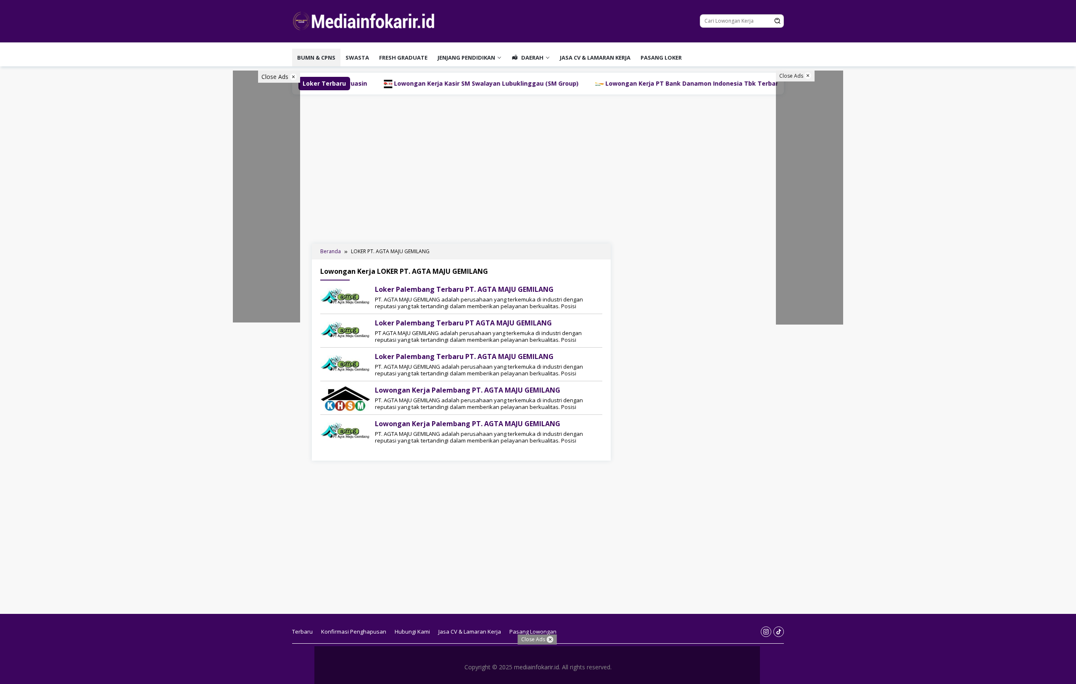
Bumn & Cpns (316, 57)
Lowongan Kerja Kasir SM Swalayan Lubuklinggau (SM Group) (441, 83)
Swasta (357, 57)
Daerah (531, 57)
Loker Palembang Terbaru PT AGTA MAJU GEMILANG (463, 323)
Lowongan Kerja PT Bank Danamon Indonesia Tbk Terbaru (649, 83)
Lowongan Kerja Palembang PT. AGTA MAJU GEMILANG (467, 390)
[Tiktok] (778, 631)
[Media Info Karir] (365, 20)
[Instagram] (766, 631)
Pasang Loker (661, 57)
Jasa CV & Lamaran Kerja (595, 57)
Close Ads (275, 77)
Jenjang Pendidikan (466, 57)
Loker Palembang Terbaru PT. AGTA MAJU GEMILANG (464, 289)
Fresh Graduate (403, 57)
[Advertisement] (538, 167)
